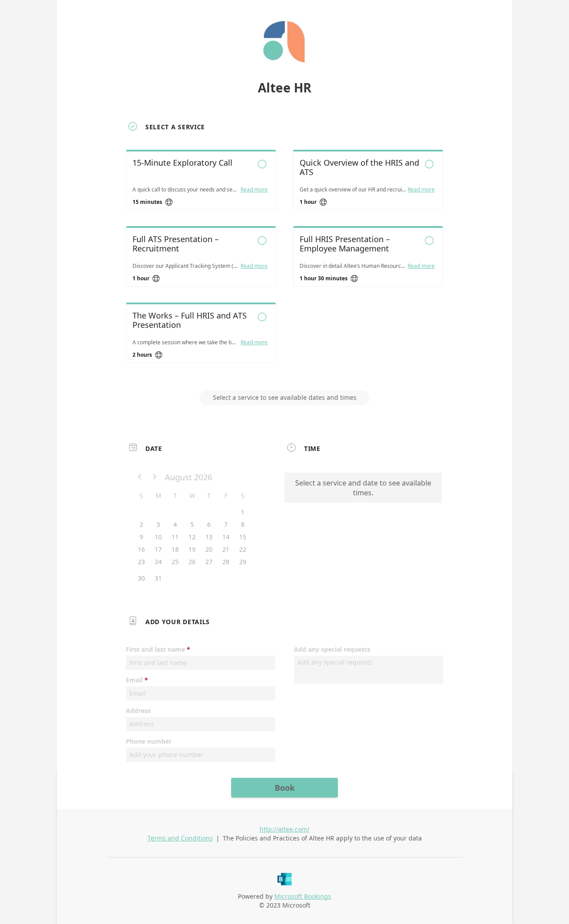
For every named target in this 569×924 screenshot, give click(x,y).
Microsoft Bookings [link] (302, 896)
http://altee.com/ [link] (284, 829)
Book (285, 787)
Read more (254, 190)
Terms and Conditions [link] (180, 838)
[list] (284, 264)
